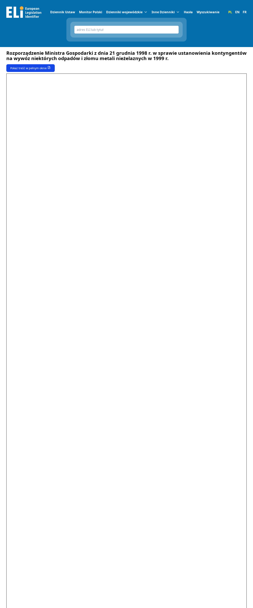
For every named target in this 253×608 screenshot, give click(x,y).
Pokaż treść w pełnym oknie (28, 68)
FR (245, 12)
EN (237, 12)
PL (230, 12)
